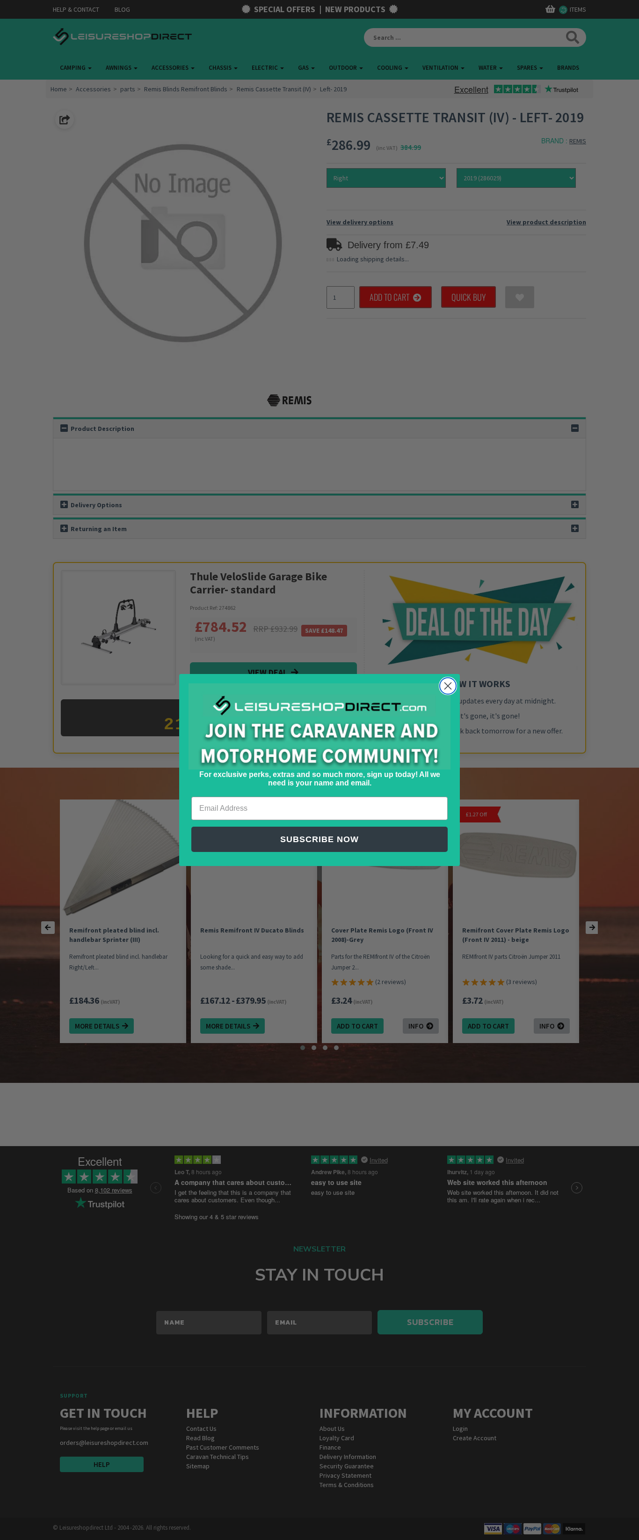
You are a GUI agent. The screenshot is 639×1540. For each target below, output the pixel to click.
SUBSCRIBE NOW (319, 839)
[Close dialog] (448, 686)
